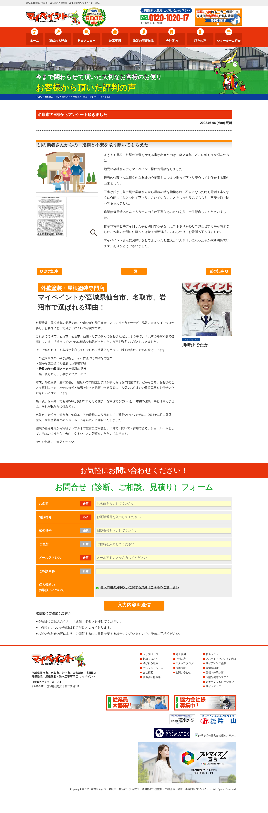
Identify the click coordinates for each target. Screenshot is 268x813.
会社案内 (172, 40)
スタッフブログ (184, 663)
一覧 (134, 271)
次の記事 (51, 271)
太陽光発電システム (217, 677)
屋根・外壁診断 (215, 672)
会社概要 (148, 672)
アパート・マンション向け (221, 658)
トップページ (150, 654)
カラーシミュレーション (220, 681)
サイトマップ (213, 686)
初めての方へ (150, 658)
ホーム (34, 40)
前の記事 (217, 271)
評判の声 (200, 40)
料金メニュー (86, 40)
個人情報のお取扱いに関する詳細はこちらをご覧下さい (139, 587)
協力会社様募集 (152, 677)
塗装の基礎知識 (143, 40)
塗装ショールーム (153, 668)
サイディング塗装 (216, 663)
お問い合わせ (183, 672)
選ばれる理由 (58, 40)
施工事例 (115, 40)
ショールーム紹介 (229, 40)
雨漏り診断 (212, 668)
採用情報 (181, 668)
